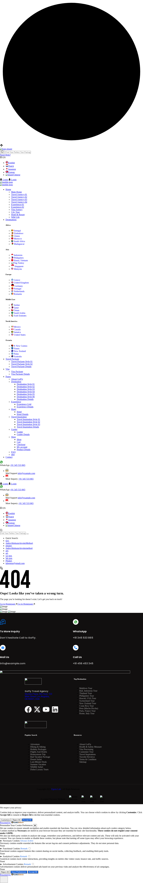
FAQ (13, 452)
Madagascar (18, 244)
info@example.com (26, 473)
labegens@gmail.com (15, 563)
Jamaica (17, 332)
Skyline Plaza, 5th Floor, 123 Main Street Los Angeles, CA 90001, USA (38, 696)
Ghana (16, 236)
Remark (24, 848)
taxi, (7, 540)
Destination (16, 381)
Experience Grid (24, 404)
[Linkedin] (55, 709)
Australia (17, 356)
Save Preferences (19, 872)
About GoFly (17, 379)
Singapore (18, 266)
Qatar (16, 307)
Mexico (17, 327)
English (11, 163)
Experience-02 (17, 207)
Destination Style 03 (26, 389)
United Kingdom (21, 282)
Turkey (20, 263)
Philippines (18, 258)
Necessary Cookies (11, 841)
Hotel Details (22, 414)
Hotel (13, 409)
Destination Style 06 (26, 397)
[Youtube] (46, 709)
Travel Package (12, 359)
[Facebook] (28, 709)
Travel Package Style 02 (22, 364)
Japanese (12, 169)
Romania (17, 294)
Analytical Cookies (11, 856)
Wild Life (15, 217)
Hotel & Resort (18, 214)
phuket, (9, 546)
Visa (7, 369)
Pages (8, 376)
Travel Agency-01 (19, 194)
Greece (16, 280)
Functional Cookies (11, 848)
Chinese (16, 175)
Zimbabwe (18, 233)
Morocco (17, 238)
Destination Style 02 (26, 386)
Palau (16, 354)
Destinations (11, 219)
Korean (11, 172)
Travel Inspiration (19, 417)
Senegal (17, 230)
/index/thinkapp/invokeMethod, (19, 543)
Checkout (21, 444)
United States (19, 335)
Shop (13, 437)
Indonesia (17, 255)
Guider (14, 429)
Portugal (17, 288)
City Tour (15, 212)
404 (13, 454)
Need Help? (5, 155)
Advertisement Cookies (13, 864)
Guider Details (23, 434)
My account (22, 447)
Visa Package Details (20, 374)
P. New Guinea (20, 346)
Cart (19, 442)
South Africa (19, 241)
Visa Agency (16, 209)
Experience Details (25, 407)
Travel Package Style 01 (22, 361)
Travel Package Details (21, 366)
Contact (9, 457)
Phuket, (9, 561)
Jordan (16, 305)
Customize (5, 820)
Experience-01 (17, 204)
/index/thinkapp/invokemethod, (19, 548)
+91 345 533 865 (17, 465)
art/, (7, 551)
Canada (17, 329)
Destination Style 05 (26, 394)
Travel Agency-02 (19, 197)
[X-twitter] (37, 709)
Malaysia (17, 269)
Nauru (16, 348)
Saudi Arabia (19, 313)
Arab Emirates (19, 315)
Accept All (27, 820)
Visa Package (17, 371)
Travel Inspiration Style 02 (28, 422)
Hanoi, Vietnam (20, 260)
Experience (16, 402)
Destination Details (25, 399)
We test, (9, 558)
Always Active (26, 841)
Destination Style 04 (26, 391)
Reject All (16, 820)
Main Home (16, 192)
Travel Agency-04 (19, 202)
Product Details (23, 449)
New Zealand (19, 351)
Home (8, 189)
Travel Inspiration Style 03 (28, 424)
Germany (18, 286)
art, (7, 553)
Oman (16, 310)
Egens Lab (56, 789)
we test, (9, 556)
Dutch (11, 166)
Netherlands (18, 291)
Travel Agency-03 (19, 199)
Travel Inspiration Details (28, 427)
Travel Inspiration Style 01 (28, 419)
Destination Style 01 (26, 384)
